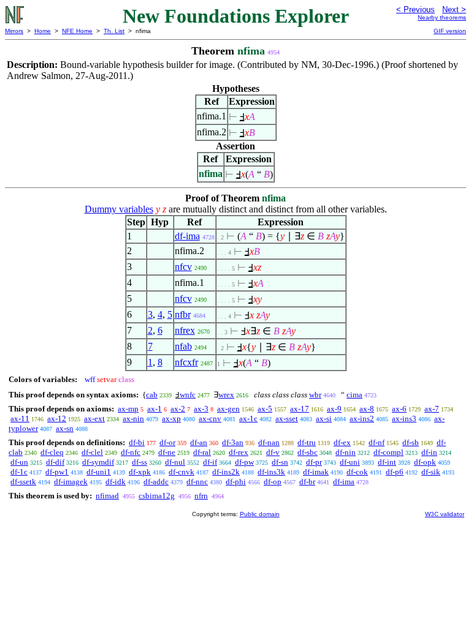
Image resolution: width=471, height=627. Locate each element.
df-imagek (71, 481)
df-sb (410, 442)
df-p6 (395, 471)
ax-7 (431, 408)
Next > (454, 9)
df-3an (232, 442)
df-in (429, 452)
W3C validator (444, 514)
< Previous (415, 9)
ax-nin (133, 418)
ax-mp (128, 408)
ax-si (324, 418)
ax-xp (171, 418)
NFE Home (77, 31)
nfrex (185, 330)
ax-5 (265, 408)
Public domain (260, 514)
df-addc (156, 481)
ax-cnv (210, 418)
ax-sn (65, 428)
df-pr (314, 462)
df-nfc (130, 452)
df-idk (115, 481)
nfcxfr (186, 362)
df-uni (350, 462)
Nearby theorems (442, 17)
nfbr (183, 314)
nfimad (107, 495)
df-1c (19, 471)
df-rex (238, 452)
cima (354, 394)
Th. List (114, 31)
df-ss (139, 462)
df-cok (357, 471)
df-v (273, 452)
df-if (210, 462)
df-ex (342, 442)
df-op (272, 481)
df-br (307, 481)
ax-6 (399, 408)
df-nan (269, 442)
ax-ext (94, 418)
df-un (19, 462)
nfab (183, 346)
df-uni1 (98, 471)
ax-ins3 (404, 418)
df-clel (92, 452)
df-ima (187, 236)
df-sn (280, 462)
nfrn (201, 495)
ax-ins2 (362, 418)
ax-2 (177, 408)
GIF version (450, 31)
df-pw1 (57, 471)
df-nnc (197, 481)
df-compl (388, 452)
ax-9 (334, 408)
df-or (167, 442)
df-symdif (98, 462)
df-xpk (140, 471)
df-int (387, 462)
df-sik (430, 471)
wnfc (188, 394)
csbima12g (157, 495)
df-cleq (52, 452)
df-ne (166, 452)
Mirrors (14, 31)
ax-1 (154, 408)
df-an (198, 442)
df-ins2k (226, 471)
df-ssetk (23, 481)
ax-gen (228, 408)
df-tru (306, 442)
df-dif (55, 462)
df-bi (137, 442)
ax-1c (248, 418)
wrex (226, 394)
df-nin (345, 452)
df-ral (202, 452)
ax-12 (56, 418)
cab (152, 394)
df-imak (316, 471)
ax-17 (299, 408)
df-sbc (307, 452)
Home (42, 31)
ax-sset (286, 418)
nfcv (183, 266)
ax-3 (201, 408)
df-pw (244, 462)
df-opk (425, 462)
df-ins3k (271, 471)
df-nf (377, 442)
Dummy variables (119, 209)
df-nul (175, 462)
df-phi (236, 481)
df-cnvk (181, 471)
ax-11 (19, 418)
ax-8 (366, 408)
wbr (315, 394)
